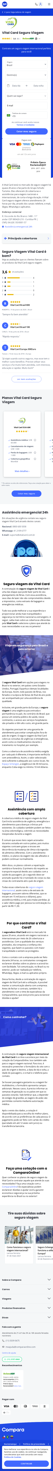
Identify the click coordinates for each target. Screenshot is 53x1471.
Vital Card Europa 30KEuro (23, 349)
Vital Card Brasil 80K (20, 305)
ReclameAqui (10, 1444)
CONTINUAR (26, 1463)
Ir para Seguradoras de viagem (17, 12)
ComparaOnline (9, 1186)
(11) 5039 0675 (13, 1340)
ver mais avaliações (26, 379)
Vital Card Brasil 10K (20, 327)
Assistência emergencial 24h (18, 226)
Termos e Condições (25, 125)
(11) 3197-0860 (13, 1359)
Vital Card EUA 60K (22, 427)
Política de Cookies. (12, 1457)
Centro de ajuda (9, 1353)
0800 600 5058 (14, 526)
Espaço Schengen (10, 763)
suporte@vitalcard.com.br (18, 534)
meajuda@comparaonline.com (21, 1346)
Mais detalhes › (22, 471)
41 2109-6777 (14, 530)
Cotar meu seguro (27, 131)
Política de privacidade (34, 1444)
